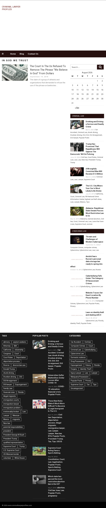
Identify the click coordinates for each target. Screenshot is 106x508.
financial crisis (9, 392)
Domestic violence (78, 357)
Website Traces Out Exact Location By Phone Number (94, 295)
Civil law (84, 157)
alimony (6, 342)
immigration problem (12, 408)
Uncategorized (77, 388)
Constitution (53, 459)
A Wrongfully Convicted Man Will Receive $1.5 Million (94, 171)
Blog (22, 54)
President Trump (95, 160)
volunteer (7, 458)
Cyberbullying (85, 286)
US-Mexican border (11, 454)
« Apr (77, 108)
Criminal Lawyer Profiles (11, 8)
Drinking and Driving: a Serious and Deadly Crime (95, 124)
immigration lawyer (11, 404)
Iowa (58, 490)
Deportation (21, 357)
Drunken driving (76, 135)
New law (85, 160)
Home (13, 54)
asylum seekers (19, 342)
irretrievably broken (11, 412)
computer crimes (90, 247)
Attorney (7, 346)
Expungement (21, 384)
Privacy (72, 306)
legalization (57, 462)
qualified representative (13, 442)
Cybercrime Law (85, 250)
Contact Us (33, 54)
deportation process (11, 361)
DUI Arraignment (96, 135)
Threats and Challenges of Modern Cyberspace (94, 239)
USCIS (59, 441)
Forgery (74, 369)
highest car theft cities (93, 199)
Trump (72, 162)
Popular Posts (84, 138)
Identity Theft (75, 323)
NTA (50, 436)
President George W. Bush (13, 435)
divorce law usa (19, 365)
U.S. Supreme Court (11, 450)
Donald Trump (9, 369)
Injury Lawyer (76, 373)
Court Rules (92, 157)
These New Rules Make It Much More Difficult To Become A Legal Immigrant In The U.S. (56, 406)
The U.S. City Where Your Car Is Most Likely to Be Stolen (94, 188)
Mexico (82, 202)
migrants (16, 419)
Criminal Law (82, 132)
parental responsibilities (13, 427)
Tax (49, 441)
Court (72, 196)
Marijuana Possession (80, 377)
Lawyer (80, 179)
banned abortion (94, 219)
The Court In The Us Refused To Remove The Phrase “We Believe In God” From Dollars (48, 70)
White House (19, 458)
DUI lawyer (74, 138)
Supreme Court (89, 179)
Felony (88, 365)
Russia (98, 270)
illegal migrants (9, 396)
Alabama (83, 219)
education (55, 389)
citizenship (19, 350)
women (89, 224)
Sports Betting (54, 467)
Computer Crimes (76, 247)
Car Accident (76, 342)
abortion (61, 488)
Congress (7, 354)
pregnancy (52, 496)
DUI (84, 135)
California (99, 194)
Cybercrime (74, 250)
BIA (15, 346)
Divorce (6, 365)
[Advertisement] (53, 31)
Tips (87, 202)
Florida (100, 321)
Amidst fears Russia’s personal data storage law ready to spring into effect (86, 261)
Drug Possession (77, 361)
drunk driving (93, 132)
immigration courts (11, 400)
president (7, 431)
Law (75, 160)
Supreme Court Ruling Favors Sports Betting (54, 450)
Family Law (7, 388)
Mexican (16, 415)
